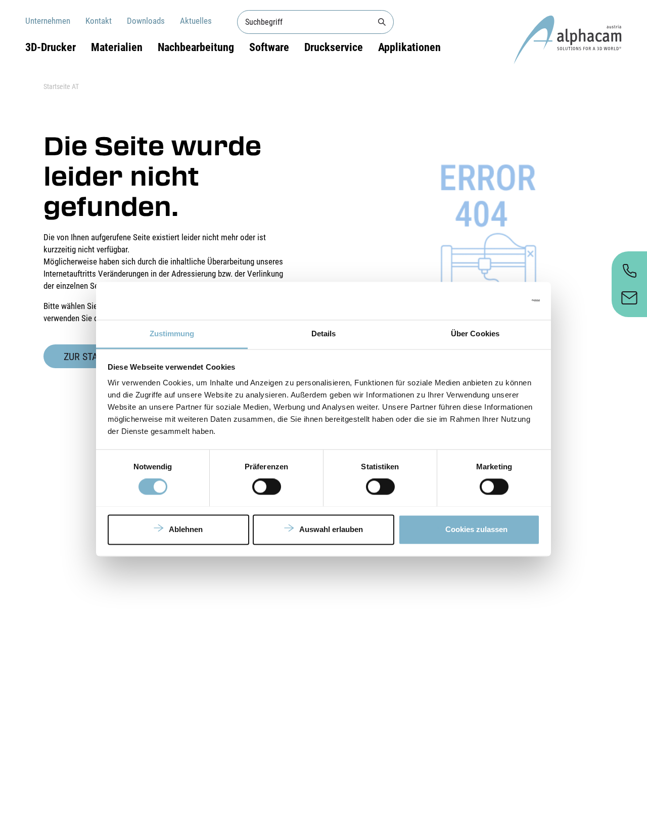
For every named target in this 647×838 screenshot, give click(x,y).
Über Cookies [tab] (475, 333)
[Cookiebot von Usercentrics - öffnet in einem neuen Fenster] (495, 300)
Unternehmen (47, 21)
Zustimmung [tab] (172, 333)
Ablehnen (186, 529)
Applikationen (409, 47)
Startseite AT (61, 86)
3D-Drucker (50, 47)
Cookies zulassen (476, 529)
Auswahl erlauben (331, 529)
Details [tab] (323, 333)
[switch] (266, 486)
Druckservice (333, 47)
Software (269, 47)
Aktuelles (196, 21)
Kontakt (98, 21)
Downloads (146, 21)
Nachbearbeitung (196, 47)
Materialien (117, 47)
